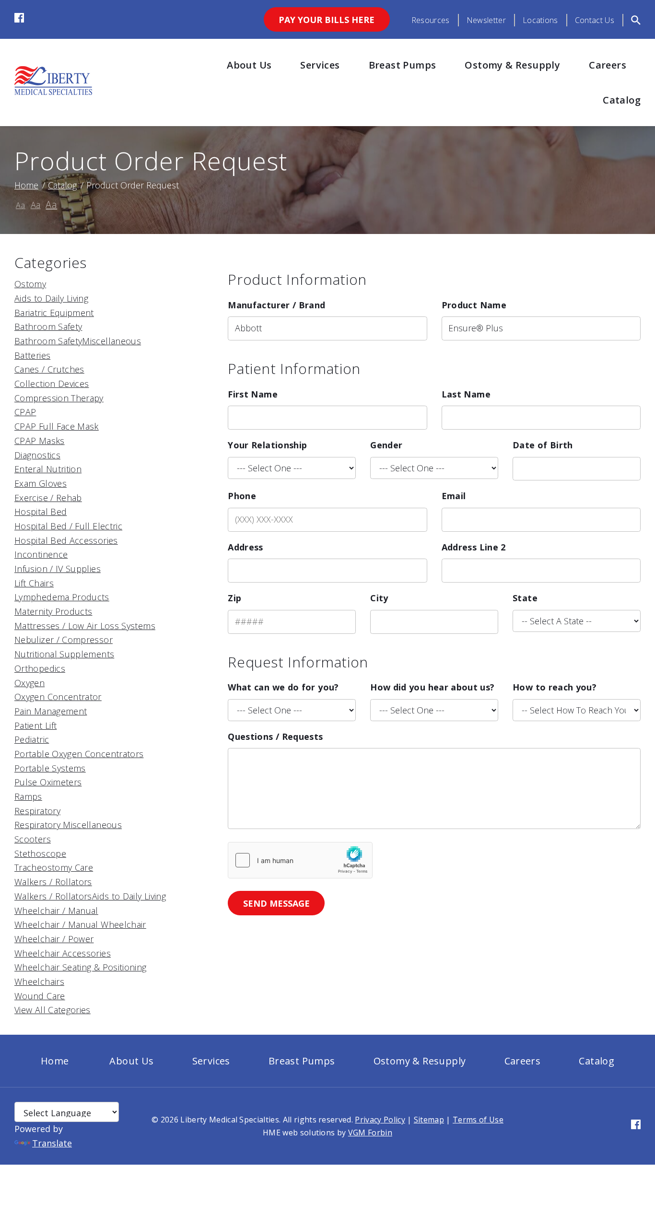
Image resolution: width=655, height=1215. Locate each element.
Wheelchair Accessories (62, 953)
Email (454, 496)
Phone (242, 496)
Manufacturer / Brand (276, 305)
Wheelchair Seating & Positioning (80, 967)
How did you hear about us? (432, 687)
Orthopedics (39, 668)
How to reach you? (555, 687)
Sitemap (429, 1119)
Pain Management (50, 711)
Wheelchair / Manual (56, 910)
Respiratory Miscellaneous (68, 824)
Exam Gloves (40, 483)
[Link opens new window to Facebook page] (19, 19)
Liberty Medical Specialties (229, 1119)
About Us (249, 64)
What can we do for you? (283, 687)
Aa (20, 205)
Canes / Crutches (49, 369)
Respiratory (37, 811)
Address (245, 547)
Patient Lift (35, 725)
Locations (540, 20)
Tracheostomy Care (53, 867)
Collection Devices (51, 383)
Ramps (28, 796)
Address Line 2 (474, 547)
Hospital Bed (40, 511)
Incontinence (41, 554)
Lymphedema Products (61, 597)
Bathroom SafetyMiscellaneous (77, 341)
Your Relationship (267, 445)
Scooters (32, 839)
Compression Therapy (59, 398)
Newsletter (486, 20)
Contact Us (594, 20)
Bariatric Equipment (54, 312)
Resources (430, 20)
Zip (234, 598)
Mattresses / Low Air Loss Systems (84, 625)
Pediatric (31, 739)
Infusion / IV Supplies (57, 568)
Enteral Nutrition (48, 469)
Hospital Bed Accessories (66, 540)
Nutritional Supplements (64, 654)
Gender (386, 445)
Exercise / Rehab (48, 497)
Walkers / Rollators (53, 882)
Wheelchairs (39, 981)
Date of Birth (543, 445)
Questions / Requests (275, 736)
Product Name (474, 305)
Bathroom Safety (48, 326)
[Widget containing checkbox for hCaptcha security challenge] (300, 860)
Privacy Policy (380, 1119)
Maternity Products (53, 611)
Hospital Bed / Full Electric (68, 526)
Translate (52, 1143)
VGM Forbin (370, 1132)
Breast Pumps (402, 64)
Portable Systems (50, 768)
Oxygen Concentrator (58, 696)
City (379, 598)
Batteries (32, 355)
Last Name (466, 394)
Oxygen (29, 683)
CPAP (25, 412)
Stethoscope (40, 853)
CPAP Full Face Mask (56, 426)
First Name (253, 394)
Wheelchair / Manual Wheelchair (80, 924)
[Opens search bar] (636, 20)
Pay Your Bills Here (326, 19)
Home (26, 185)
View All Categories (52, 1010)
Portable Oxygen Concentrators (78, 753)
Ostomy (30, 284)
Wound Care (39, 996)
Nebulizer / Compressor (63, 639)
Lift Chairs (34, 583)
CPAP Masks (39, 440)
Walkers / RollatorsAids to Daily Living (90, 896)
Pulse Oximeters (48, 782)
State (525, 598)
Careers (607, 64)
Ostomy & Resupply (512, 64)
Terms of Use (478, 1119)
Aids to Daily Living (51, 298)
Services (319, 64)
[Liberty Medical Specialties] (53, 91)
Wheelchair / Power (54, 939)
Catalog (622, 99)
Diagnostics (37, 455)
